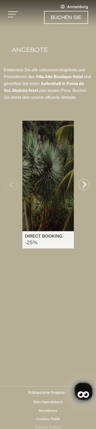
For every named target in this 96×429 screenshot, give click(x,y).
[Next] (84, 184)
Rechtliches (48, 411)
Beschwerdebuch (48, 402)
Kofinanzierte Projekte (46, 392)
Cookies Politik (48, 419)
